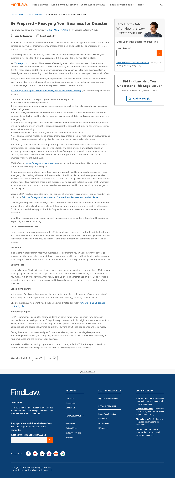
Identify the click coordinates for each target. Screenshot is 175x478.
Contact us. (36, 413)
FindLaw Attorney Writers (57, 30)
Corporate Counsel (18, 14)
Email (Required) (123, 48)
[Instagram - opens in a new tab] (49, 453)
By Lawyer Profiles (73, 433)
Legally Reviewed (23, 36)
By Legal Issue (72, 428)
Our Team (70, 398)
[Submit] (159, 53)
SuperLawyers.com (144, 408)
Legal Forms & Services (108, 398)
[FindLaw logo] (20, 5)
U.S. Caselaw (103, 423)
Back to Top (88, 371)
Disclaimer (34, 470)
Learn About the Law (107, 414)
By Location (70, 423)
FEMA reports (20, 63)
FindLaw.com (142, 398)
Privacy (23, 470)
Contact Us (70, 408)
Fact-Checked (47, 36)
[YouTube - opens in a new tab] (35, 453)
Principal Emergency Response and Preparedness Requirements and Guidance (60, 197)
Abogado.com (142, 419)
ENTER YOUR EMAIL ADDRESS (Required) (28, 435)
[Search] (161, 4)
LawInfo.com (141, 429)
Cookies (46, 470)
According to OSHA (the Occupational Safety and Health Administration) (46, 90)
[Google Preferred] (62, 453)
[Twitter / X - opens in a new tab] (42, 453)
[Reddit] (55, 453)
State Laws (102, 418)
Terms (13, 470)
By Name (69, 437)
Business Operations (37, 14)
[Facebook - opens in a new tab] (28, 453)
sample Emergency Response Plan (41, 163)
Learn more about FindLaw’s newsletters (132, 62)
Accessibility (71, 403)
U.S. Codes (102, 428)
